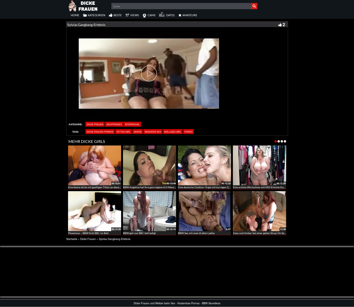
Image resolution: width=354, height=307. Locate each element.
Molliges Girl (172, 131)
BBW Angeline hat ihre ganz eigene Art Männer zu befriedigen (158, 187)
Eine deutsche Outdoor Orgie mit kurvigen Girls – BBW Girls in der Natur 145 (222, 187)
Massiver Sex (153, 131)
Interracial (132, 124)
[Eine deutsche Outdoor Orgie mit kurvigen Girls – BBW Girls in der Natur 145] (204, 165)
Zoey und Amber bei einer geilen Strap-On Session (261, 233)
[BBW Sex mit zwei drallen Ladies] (204, 211)
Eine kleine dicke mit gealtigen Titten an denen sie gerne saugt (103, 187)
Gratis (138, 131)
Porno (188, 131)
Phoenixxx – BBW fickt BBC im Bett (88, 233)
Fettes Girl (124, 131)
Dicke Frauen (95, 124)
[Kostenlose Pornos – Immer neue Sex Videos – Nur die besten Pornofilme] (83, 5)
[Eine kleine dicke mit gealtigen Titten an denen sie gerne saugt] (94, 165)
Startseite (71, 239)
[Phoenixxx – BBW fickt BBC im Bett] (94, 211)
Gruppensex (114, 124)
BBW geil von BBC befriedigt (139, 233)
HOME (75, 15)
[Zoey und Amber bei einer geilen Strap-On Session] (259, 211)
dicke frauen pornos (100, 131)
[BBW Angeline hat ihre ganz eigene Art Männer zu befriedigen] (149, 165)
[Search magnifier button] (254, 6)
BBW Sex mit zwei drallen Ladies (196, 233)
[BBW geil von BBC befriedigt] (149, 211)
